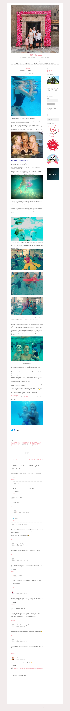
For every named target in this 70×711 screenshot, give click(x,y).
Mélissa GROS (19, 497)
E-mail (48, 98)
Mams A (18, 468)
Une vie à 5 (35, 55)
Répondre (13, 479)
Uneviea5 (29, 73)
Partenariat (19, 63)
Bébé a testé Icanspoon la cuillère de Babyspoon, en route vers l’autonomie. (36, 443)
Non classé (27, 68)
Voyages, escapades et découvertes (44, 61)
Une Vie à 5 (20, 483)
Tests (55, 61)
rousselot (18, 559)
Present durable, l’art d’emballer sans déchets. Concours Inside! (35, 459)
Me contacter (27, 63)
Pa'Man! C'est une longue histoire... (24, 625)
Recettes (32, 61)
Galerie (33, 73)
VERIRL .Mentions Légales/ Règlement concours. (43, 63)
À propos (15, 61)
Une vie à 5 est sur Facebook (52, 109)
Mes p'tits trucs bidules (21, 592)
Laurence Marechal (20, 608)
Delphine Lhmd (19, 640)
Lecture (26, 61)
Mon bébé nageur (27, 396)
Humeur (20, 61)
